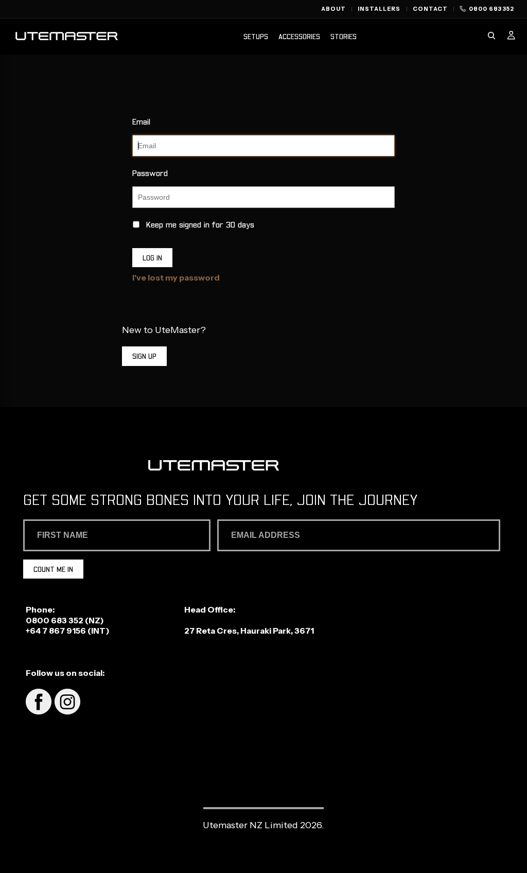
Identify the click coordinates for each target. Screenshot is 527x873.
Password (150, 173)
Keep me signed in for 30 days (200, 224)
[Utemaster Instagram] (66, 711)
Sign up (144, 356)
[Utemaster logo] (66, 37)
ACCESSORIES (299, 36)
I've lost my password (176, 277)
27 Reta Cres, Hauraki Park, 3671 (249, 630)
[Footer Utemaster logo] (264, 466)
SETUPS (255, 36)
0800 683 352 (54, 620)
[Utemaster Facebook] (38, 711)
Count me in (53, 569)
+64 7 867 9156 (56, 630)
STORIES (343, 36)
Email (141, 121)
